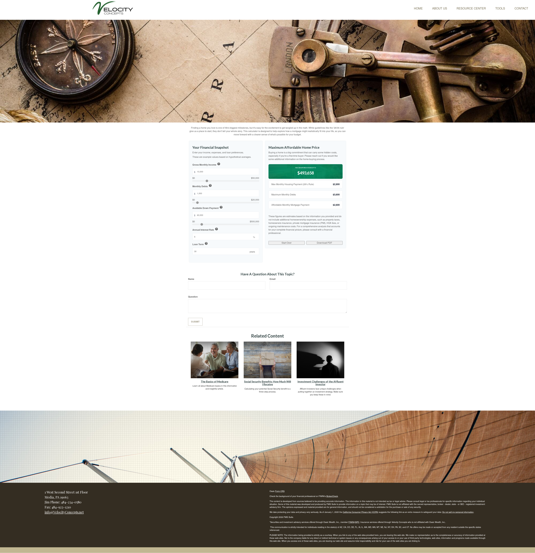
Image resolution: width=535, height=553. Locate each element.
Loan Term (200, 244)
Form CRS (279, 491)
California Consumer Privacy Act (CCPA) (360, 512)
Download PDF (324, 242)
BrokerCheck (332, 496)
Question (193, 296)
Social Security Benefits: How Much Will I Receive (267, 383)
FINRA (351, 522)
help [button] (218, 164)
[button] (439, 8)
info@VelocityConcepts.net (64, 512)
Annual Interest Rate (205, 229)
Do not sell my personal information (458, 512)
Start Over (286, 242)
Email (272, 279)
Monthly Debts (202, 186)
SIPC (357, 522)
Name (191, 279)
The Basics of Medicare (214, 381)
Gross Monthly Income (206, 164)
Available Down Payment (207, 208)
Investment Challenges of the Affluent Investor (320, 383)
